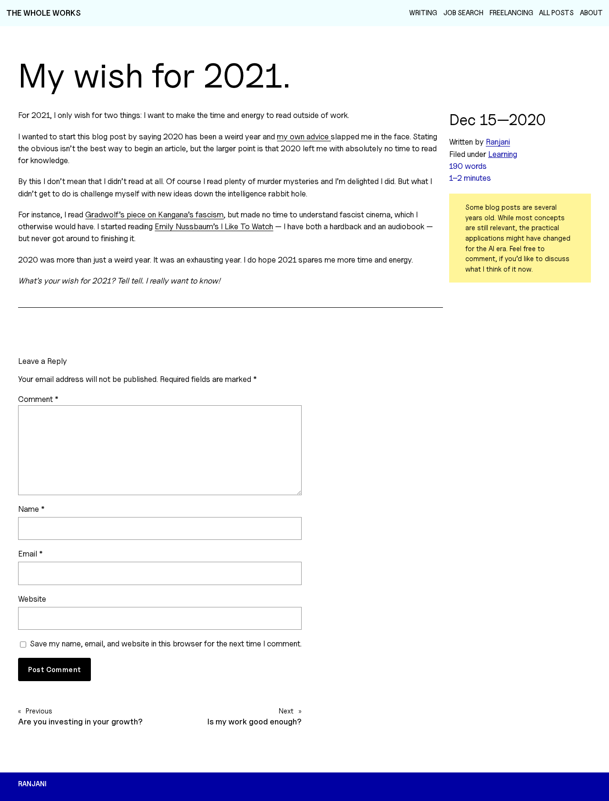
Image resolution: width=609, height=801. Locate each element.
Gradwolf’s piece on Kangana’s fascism (154, 214)
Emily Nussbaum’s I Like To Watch (214, 226)
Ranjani (498, 142)
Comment (38, 399)
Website (32, 599)
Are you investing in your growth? (80, 721)
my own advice (304, 136)
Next (286, 711)
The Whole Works (43, 13)
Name (31, 509)
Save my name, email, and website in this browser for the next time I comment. (166, 643)
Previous (39, 711)
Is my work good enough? (254, 721)
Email (30, 553)
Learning (502, 154)
